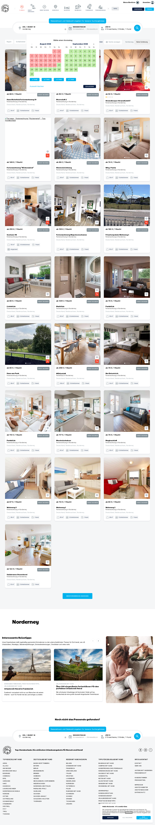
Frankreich (70, 768)
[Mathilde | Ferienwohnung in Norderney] (78, 277)
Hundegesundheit (105, 796)
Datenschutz (140, 792)
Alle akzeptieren (143, 817)
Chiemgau (6, 776)
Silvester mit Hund (105, 781)
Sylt (4, 809)
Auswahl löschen (37, 86)
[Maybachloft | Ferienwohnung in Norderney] (127, 411)
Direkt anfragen (31, 11)
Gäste (107, 27)
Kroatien (69, 776)
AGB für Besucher (141, 790)
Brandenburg (39, 771)
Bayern (36, 766)
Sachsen (37, 793)
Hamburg (37, 776)
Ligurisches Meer (9, 788)
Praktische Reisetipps (106, 801)
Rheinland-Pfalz (40, 788)
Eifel (4, 778)
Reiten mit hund (104, 778)
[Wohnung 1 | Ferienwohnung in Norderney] (78, 478)
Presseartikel (140, 780)
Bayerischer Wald (10, 771)
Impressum (139, 785)
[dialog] (126, 813)
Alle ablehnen (127, 817)
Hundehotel (103, 776)
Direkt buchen (44, 10)
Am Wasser (7, 768)
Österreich (70, 786)
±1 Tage (34, 79)
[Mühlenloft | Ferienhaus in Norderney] (78, 344)
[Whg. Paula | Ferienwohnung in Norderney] (127, 138)
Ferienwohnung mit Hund (108, 771)
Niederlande (71, 781)
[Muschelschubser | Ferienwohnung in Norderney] (78, 411)
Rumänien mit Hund (73, 791)
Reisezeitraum (79, 27)
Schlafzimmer (20, 42)
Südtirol (6, 806)
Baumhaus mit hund (106, 763)
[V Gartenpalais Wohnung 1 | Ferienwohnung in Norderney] (127, 205)
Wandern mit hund (105, 783)
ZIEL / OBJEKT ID (28, 27)
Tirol (5, 811)
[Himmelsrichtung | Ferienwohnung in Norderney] (78, 138)
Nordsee (6, 793)
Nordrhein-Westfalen (42, 786)
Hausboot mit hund (106, 773)
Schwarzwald (8, 801)
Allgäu (5, 766)
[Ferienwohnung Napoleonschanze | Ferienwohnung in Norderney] (78, 205)
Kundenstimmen (141, 777)
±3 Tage (59, 79)
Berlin (36, 768)
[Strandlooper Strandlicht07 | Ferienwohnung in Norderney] (127, 70)
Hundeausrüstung (105, 793)
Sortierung (129, 42)
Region (9, 42)
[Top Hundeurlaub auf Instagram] (145, 750)
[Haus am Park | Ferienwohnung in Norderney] (28, 344)
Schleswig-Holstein (41, 799)
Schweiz (69, 796)
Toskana (6, 814)
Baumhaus (78, 10)
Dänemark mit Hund (73, 766)
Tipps (115, 8)
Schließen (89, 86)
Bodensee (6, 773)
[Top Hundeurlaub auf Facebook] (140, 750)
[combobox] (44, 30)
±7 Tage (71, 79)
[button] (148, 2)
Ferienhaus (89, 10)
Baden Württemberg (41, 763)
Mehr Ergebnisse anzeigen (77, 596)
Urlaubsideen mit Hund (107, 798)
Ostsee (5, 796)
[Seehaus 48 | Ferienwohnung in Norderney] (28, 205)
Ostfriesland (8, 799)
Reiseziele (55, 10)
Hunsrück (6, 786)
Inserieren (138, 9)
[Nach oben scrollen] (150, 750)
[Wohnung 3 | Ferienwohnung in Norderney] (28, 478)
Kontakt (138, 763)
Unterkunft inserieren (143, 770)
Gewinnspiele (103, 791)
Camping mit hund (105, 766)
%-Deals (21, 10)
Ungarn (69, 804)
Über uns (138, 766)
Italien (68, 773)
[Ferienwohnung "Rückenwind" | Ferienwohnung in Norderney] (28, 138)
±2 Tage (47, 79)
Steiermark (7, 804)
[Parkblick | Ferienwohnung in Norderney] (127, 277)
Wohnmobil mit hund (106, 786)
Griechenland (71, 771)
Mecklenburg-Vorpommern (44, 781)
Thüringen (38, 801)
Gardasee (6, 781)
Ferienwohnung (100, 10)
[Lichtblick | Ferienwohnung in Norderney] (28, 277)
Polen (68, 788)
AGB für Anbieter (141, 787)
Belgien (69, 763)
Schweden (70, 793)
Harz (5, 783)
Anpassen (110, 817)
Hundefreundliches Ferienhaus (110, 768)
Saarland (37, 791)
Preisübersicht (140, 773)
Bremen (36, 773)
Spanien (69, 799)
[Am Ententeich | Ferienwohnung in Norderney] (127, 344)
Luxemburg (70, 778)
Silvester (67, 10)
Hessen (36, 778)
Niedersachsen (39, 783)
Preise (149, 9)
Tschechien (70, 801)
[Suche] (137, 28)
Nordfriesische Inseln (11, 791)
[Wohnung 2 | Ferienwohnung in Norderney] (127, 478)
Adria (5, 763)
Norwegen (70, 783)
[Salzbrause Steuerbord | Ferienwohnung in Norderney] (28, 545)
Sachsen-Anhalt (40, 796)
